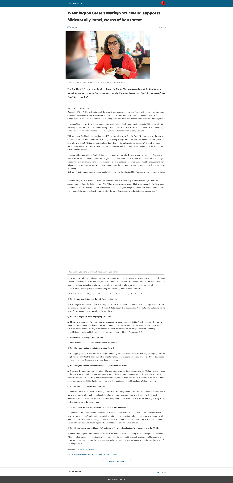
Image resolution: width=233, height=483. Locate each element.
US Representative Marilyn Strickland (87, 454)
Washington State (89, 449)
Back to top (161, 472)
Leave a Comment (116, 462)
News (79, 449)
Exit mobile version (116, 479)
